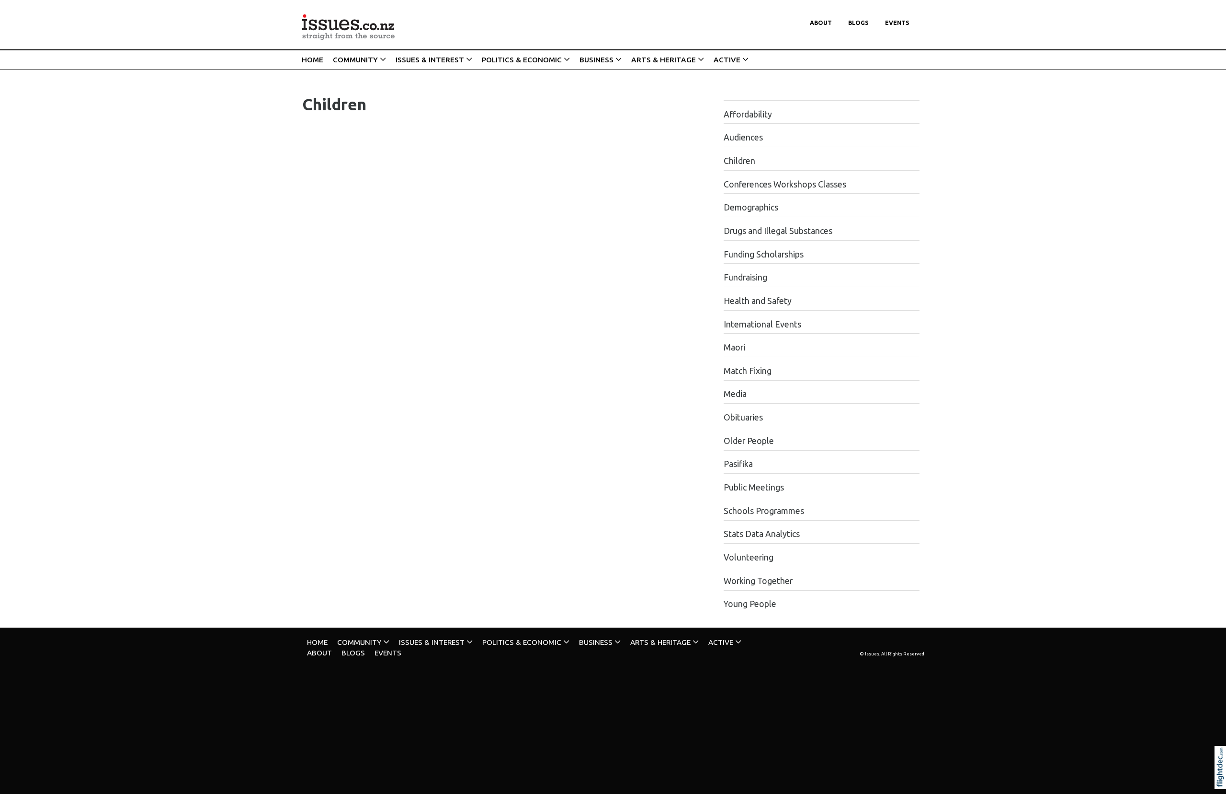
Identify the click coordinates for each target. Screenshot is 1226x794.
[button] (1222, 780)
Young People (750, 603)
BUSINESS (596, 60)
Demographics (751, 207)
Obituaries (743, 417)
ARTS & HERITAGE (663, 60)
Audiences (743, 137)
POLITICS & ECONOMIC (522, 60)
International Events (762, 324)
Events (897, 23)
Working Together (758, 580)
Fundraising (745, 277)
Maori (734, 347)
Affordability (748, 114)
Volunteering (748, 557)
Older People (749, 440)
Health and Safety (758, 300)
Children (739, 160)
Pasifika (738, 463)
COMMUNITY (355, 60)
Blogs (858, 23)
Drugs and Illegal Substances (778, 230)
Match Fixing (748, 370)
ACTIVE (727, 60)
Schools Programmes (764, 510)
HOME (312, 60)
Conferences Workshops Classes (785, 184)
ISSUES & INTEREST (430, 60)
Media (735, 393)
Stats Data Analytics (762, 533)
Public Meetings (754, 487)
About (821, 23)
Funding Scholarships (764, 254)
